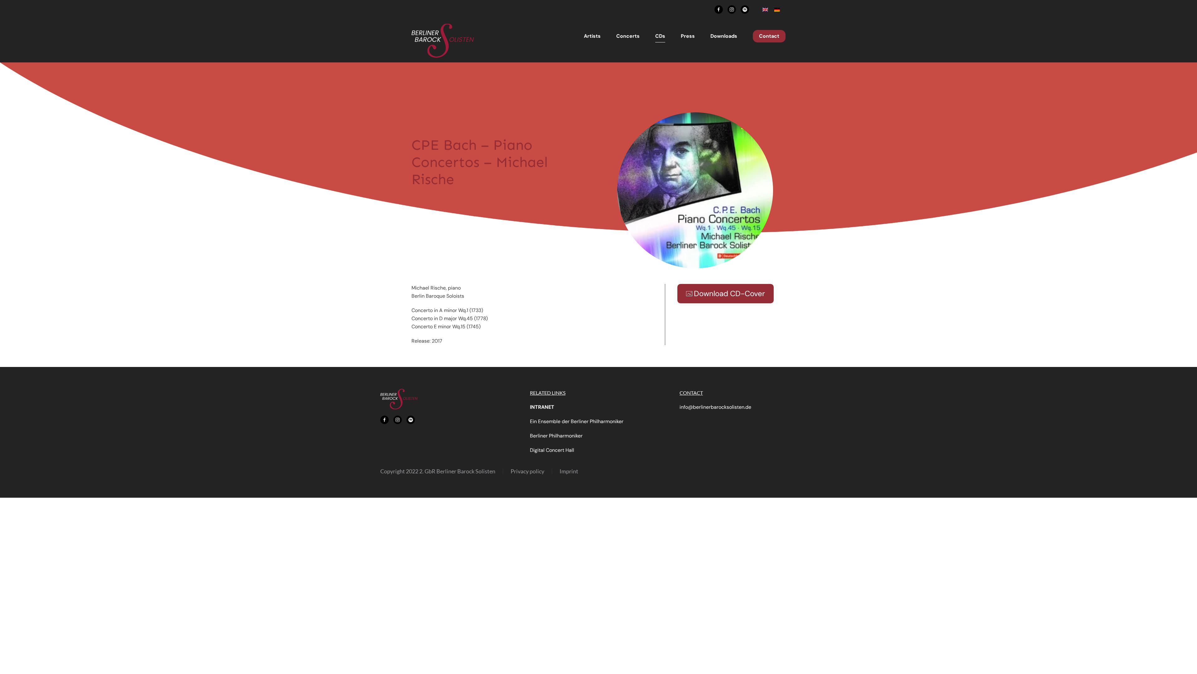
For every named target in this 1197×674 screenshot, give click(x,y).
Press (688, 36)
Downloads (723, 36)
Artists (592, 36)
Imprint (569, 471)
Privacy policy (527, 471)
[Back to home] (442, 41)
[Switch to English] (765, 9)
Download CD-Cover (729, 293)
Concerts (628, 36)
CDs (660, 36)
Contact (769, 36)
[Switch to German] (777, 9)
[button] (695, 190)
